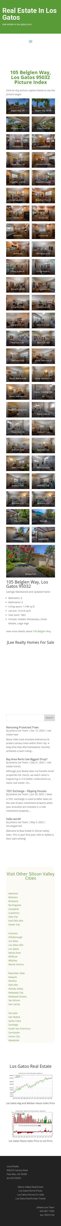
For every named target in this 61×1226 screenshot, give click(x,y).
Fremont (13, 933)
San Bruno (14, 1000)
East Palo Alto (15, 920)
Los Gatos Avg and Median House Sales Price (30, 1103)
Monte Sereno (16, 964)
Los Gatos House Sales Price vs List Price (30, 1140)
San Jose (13, 1013)
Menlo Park (14, 952)
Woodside (13, 1040)
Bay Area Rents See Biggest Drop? (26, 759)
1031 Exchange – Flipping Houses (26, 791)
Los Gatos (13, 948)
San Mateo (14, 1016)
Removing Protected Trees (22, 727)
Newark (12, 977)
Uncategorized (14, 825)
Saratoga (13, 1024)
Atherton (13, 893)
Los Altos (13, 941)
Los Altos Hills (15, 944)
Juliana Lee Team (18, 730)
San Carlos (14, 1004)
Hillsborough (15, 937)
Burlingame (14, 905)
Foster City (14, 924)
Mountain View (16, 973)
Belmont (13, 897)
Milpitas (12, 960)
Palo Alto (13, 984)
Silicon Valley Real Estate (30, 1187)
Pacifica (12, 980)
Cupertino (13, 912)
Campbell (13, 909)
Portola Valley (15, 988)
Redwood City (15, 992)
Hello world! (13, 819)
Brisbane (13, 901)
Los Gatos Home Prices (30, 1190)
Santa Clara (14, 1020)
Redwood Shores (17, 996)
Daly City (13, 916)
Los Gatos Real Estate (31, 1066)
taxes (49, 794)
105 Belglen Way (42, 631)
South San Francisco (19, 1028)
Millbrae (13, 956)
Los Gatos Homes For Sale (30, 1194)
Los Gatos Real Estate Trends (31, 1198)
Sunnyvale (14, 1032)
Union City (14, 1036)
